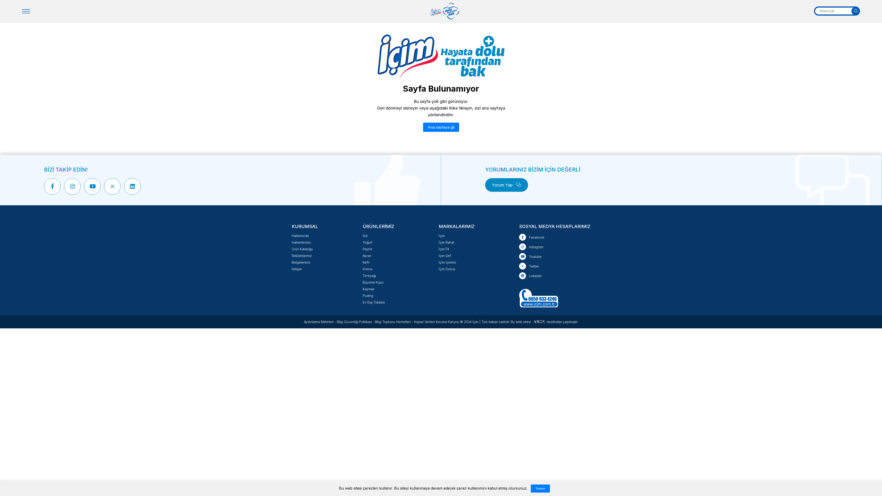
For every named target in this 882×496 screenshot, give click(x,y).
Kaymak (368, 289)
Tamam (540, 488)
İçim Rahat (446, 242)
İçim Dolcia (447, 269)
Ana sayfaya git (441, 127)
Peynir (367, 249)
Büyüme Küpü (373, 282)
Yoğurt (367, 242)
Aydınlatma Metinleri (319, 322)
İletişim (297, 269)
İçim (442, 236)
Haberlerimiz (301, 242)
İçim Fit (444, 249)
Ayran (367, 256)
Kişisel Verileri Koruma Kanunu (436, 322)
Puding (368, 296)
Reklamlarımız (302, 256)
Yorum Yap (503, 185)
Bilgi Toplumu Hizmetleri (393, 322)
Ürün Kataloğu (302, 249)
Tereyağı (369, 276)
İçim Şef (445, 256)
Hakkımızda (300, 236)
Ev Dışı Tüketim (374, 302)
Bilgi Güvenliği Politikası (354, 322)
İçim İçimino (447, 262)
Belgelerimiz (301, 262)
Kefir (366, 262)
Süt (365, 236)
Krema (367, 269)
